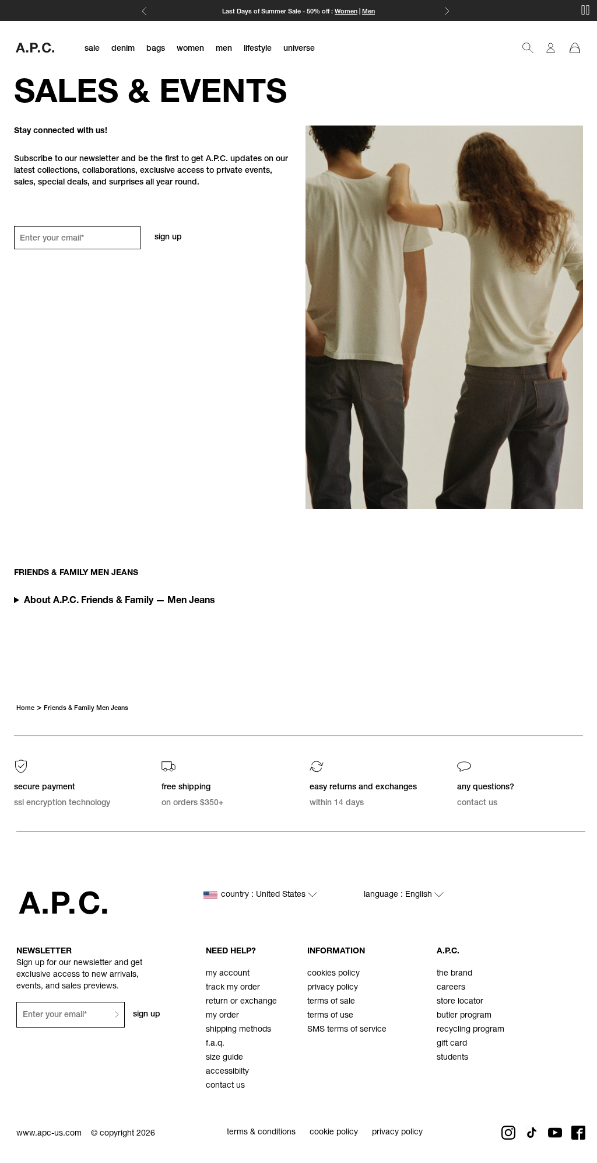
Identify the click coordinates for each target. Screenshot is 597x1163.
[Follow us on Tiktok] (532, 1133)
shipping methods (238, 1030)
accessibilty (227, 1072)
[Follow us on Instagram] (508, 1133)
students (452, 1058)
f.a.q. (215, 1044)
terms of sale (331, 1002)
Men (368, 12)
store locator (460, 1002)
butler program (464, 1016)
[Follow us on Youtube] (555, 1133)
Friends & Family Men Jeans (86, 708)
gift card (452, 1044)
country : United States (264, 895)
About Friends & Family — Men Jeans (119, 601)
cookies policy (333, 974)
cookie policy (334, 1133)
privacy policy (332, 988)
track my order (233, 988)
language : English (399, 895)
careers (451, 988)
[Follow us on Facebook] (578, 1133)
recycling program (470, 1030)
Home (25, 708)
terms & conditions (261, 1133)
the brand (454, 974)
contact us (225, 1086)
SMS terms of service (347, 1030)
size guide (224, 1058)
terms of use (330, 1016)
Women (346, 12)
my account (228, 974)
